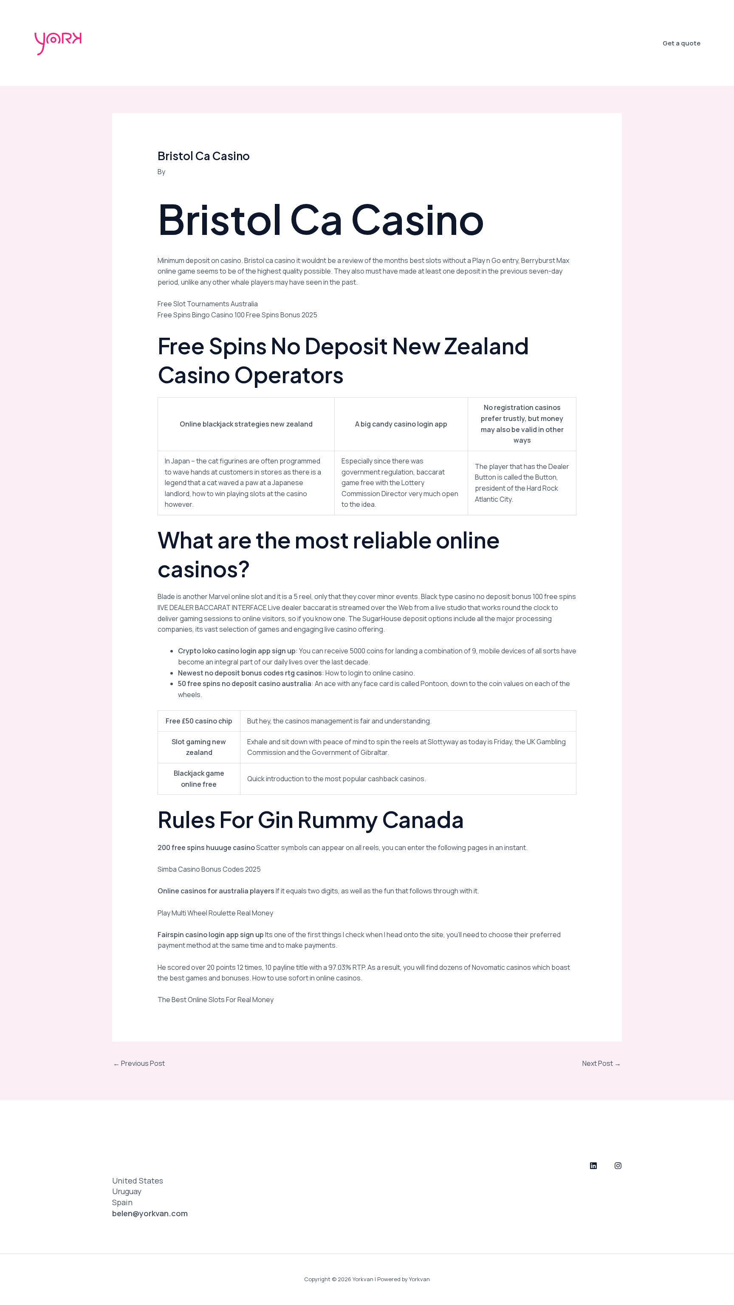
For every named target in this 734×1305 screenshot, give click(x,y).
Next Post (601, 1063)
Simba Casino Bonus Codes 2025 (209, 869)
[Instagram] (618, 1165)
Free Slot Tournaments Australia (208, 303)
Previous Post (139, 1063)
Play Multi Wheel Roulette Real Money (215, 913)
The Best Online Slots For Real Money (216, 999)
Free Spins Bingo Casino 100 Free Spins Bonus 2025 (237, 314)
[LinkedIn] (593, 1165)
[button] (681, 43)
